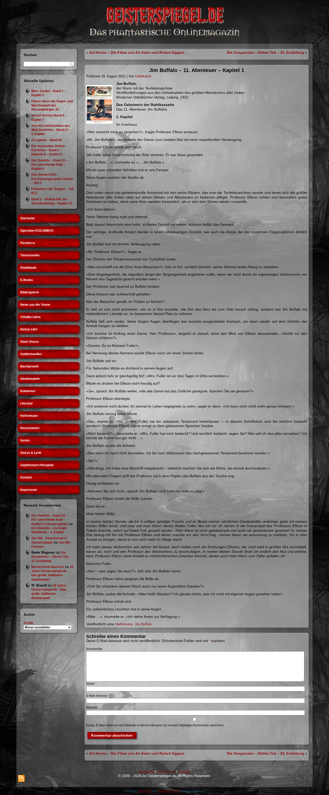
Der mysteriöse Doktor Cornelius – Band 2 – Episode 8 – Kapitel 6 (48, 150)
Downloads (28, 267)
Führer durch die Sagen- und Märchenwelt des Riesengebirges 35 (52, 106)
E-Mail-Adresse (98, 696)
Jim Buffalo (143, 624)
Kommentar (94, 649)
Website (91, 707)
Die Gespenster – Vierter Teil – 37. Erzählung (50, 557)
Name (91, 683)
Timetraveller (30, 255)
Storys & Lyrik (30, 453)
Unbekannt (143, 76)
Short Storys (29, 342)
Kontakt (26, 477)
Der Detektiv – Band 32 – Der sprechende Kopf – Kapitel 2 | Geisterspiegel (49, 520)
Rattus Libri (28, 329)
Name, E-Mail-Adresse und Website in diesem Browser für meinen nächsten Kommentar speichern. (155, 725)
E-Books (26, 280)
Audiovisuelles (31, 354)
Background (29, 366)
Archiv (28, 623)
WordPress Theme (168, 791)
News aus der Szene (35, 304)
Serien (25, 440)
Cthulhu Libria (30, 317)
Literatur (26, 403)
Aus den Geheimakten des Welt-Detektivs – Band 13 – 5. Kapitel (51, 130)
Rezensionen (29, 428)
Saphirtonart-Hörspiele (37, 465)
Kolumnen (27, 391)
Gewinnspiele (30, 379)
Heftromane (29, 416)
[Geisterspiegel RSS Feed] (21, 778)
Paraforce (27, 243)
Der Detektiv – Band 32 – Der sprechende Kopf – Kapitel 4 (49, 165)
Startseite (27, 218)
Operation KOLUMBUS (36, 230)
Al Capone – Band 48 (46, 140)
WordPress (145, 791)
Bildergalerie (29, 292)
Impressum (28, 490)
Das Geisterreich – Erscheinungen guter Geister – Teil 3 (52, 179)
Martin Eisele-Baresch (47, 567)
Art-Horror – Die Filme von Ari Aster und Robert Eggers (137, 52)
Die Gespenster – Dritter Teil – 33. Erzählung (265, 52)
